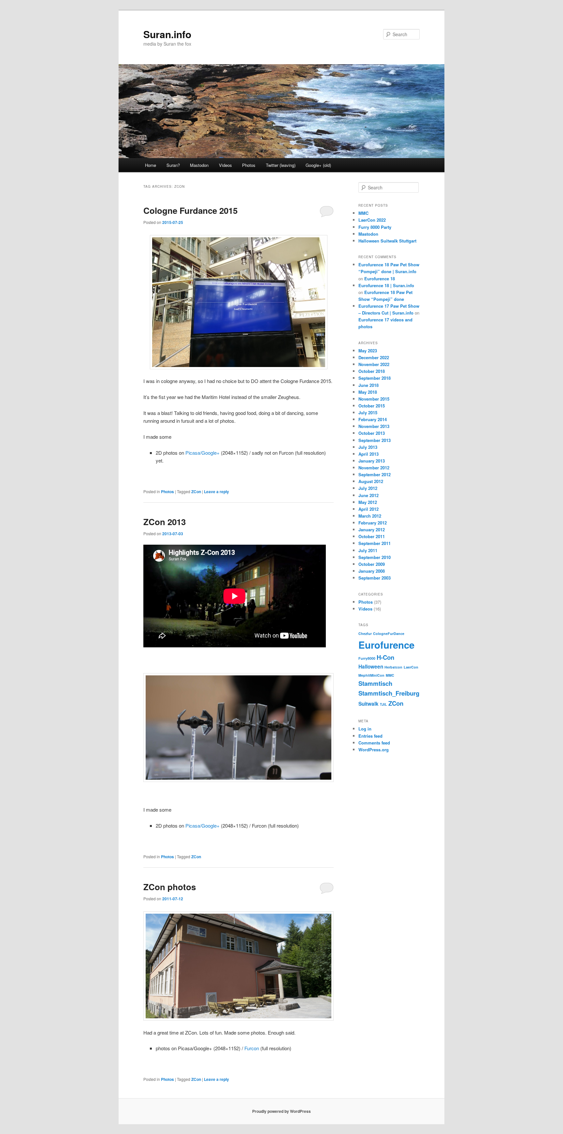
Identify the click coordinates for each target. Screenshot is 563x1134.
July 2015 (367, 412)
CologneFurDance (388, 633)
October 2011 (371, 536)
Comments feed (374, 743)
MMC (363, 213)
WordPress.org (373, 749)
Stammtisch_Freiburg (388, 693)
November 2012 (373, 467)
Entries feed (370, 736)
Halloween (370, 666)
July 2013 (367, 447)
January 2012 (371, 529)
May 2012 (367, 502)
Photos (248, 165)
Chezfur (365, 633)
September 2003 (374, 578)
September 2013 (374, 440)
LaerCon (411, 667)
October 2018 (371, 371)
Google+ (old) (318, 165)
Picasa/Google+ (202, 452)
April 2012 (368, 509)
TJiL (383, 704)
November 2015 (373, 399)
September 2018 (374, 378)
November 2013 (373, 426)
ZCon (196, 491)
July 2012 (367, 488)
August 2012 (370, 481)
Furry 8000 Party (374, 227)
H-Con (385, 657)
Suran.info (167, 34)
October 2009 (371, 564)
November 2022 (373, 364)
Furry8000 (366, 658)
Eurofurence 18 (379, 278)
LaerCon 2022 (372, 220)
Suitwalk (368, 703)
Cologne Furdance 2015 (190, 210)
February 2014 (372, 419)
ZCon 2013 (164, 522)
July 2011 (367, 550)
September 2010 (374, 557)
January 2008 (371, 571)
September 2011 (374, 543)
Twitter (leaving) (281, 165)
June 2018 (368, 385)
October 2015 (371, 406)
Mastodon (199, 165)
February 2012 (372, 523)
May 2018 (367, 392)
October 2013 (371, 433)
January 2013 (371, 461)
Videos (225, 165)
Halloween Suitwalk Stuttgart (387, 241)
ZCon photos (169, 887)
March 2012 (369, 516)
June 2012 (368, 495)
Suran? (173, 165)
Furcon (251, 1048)
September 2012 (374, 474)
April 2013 (368, 454)
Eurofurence (386, 645)
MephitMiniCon (371, 675)
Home (150, 165)
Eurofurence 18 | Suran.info (386, 285)
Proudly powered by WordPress (281, 1111)
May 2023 (367, 350)
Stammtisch (375, 683)
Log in (364, 729)
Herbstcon (393, 667)
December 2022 (373, 357)
